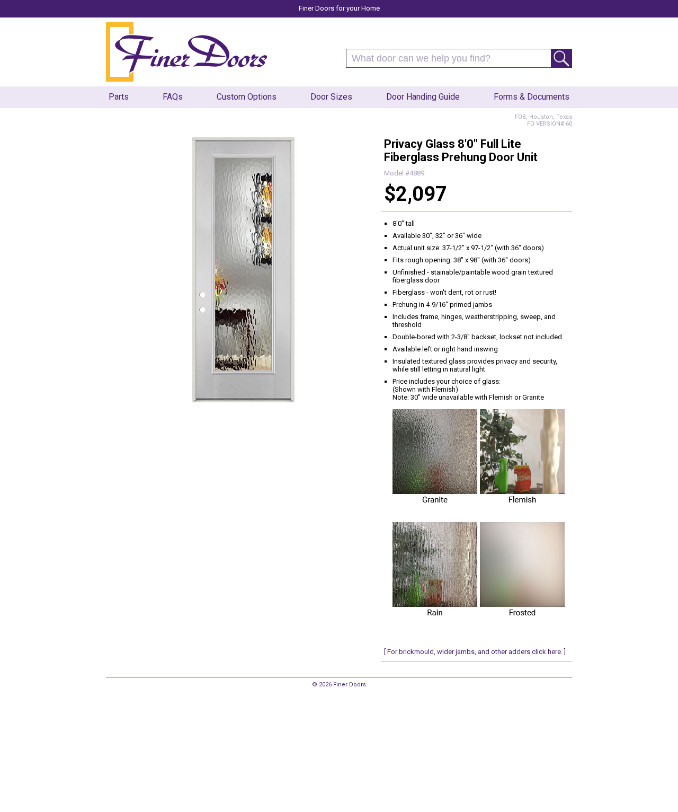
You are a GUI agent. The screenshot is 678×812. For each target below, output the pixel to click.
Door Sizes (331, 97)
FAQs (173, 97)
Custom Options (246, 97)
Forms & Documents (531, 97)
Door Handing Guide (423, 97)
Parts (119, 97)
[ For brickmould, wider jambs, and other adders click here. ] (475, 652)
